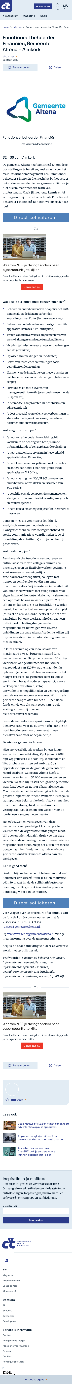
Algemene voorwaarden (16, 1345)
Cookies (7, 1356)
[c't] (6, 6)
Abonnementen (11, 1280)
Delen (57, 67)
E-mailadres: (10, 1206)
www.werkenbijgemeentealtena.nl (31, 934)
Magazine (8, 1275)
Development (10, 1321)
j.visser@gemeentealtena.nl (21, 926)
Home (6, 27)
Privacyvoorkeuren (13, 1361)
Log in (7, 60)
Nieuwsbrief (9, 1291)
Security (7, 1310)
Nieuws (17, 27)
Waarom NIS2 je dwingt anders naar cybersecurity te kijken (31, 267)
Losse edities (10, 1285)
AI (4, 1305)
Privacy (7, 1351)
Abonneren (43, 6)
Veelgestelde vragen (14, 1340)
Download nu (32, 287)
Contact (7, 1335)
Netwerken (9, 1315)
